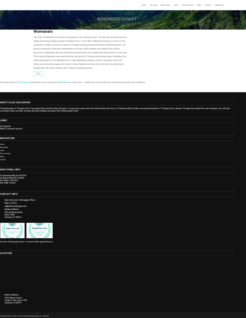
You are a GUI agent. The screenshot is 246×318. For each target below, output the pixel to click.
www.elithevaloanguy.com (33, 316)
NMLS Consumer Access (11, 128)
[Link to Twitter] (240, 5)
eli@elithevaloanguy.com (15, 206)
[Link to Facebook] (232, 5)
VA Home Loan (25, 82)
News (2, 157)
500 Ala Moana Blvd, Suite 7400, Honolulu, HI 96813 (13, 214)
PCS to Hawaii (5, 153)
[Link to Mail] (244, 5)
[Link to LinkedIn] (236, 5)
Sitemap (46, 316)
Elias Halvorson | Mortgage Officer (19, 200)
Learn (2, 150)
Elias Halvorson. (65, 82)
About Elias (4, 147)
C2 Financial (5, 126)
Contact (3, 160)
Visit (38, 73)
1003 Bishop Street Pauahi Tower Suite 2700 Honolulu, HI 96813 (15, 300)
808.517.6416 (10, 203)
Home (2, 144)
